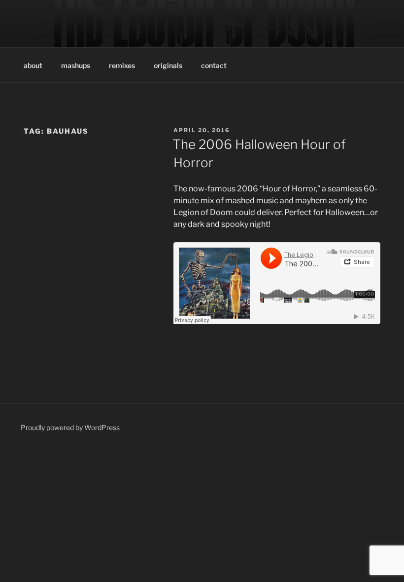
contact (214, 65)
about (33, 65)
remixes (122, 65)
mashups (75, 65)
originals (168, 65)
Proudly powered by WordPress (70, 427)
